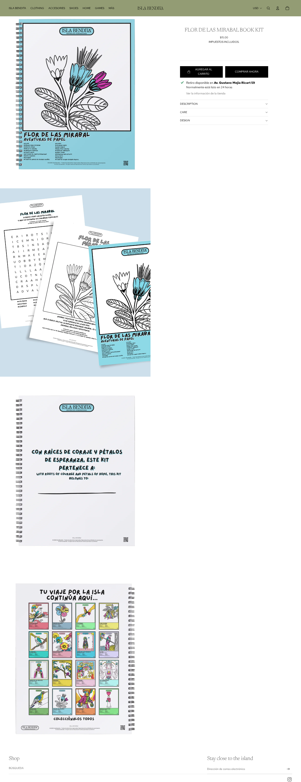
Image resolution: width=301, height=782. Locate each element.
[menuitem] (17, 8)
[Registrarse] (288, 769)
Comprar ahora (246, 71)
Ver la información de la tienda (205, 93)
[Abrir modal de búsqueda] (268, 8)
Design (185, 120)
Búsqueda (16, 768)
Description (189, 104)
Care (183, 112)
